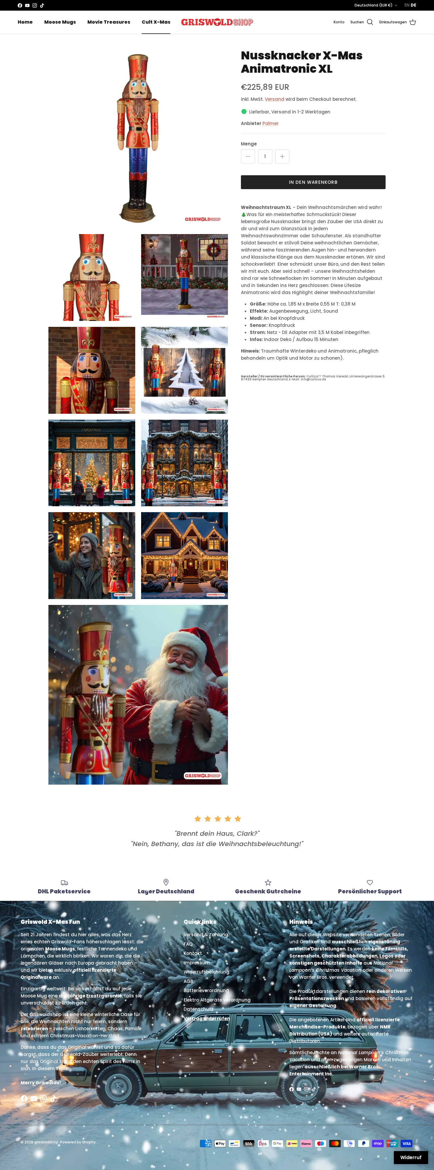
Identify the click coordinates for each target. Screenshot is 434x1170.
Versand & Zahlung (206, 935)
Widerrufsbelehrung (206, 972)
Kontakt (193, 953)
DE (413, 5)
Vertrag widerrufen (207, 1018)
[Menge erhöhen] (282, 156)
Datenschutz (198, 1009)
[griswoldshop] (217, 22)
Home (25, 22)
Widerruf (411, 1157)
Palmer (270, 123)
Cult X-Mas (156, 22)
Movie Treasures (108, 22)
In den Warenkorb (313, 182)
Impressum (197, 963)
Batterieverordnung (206, 990)
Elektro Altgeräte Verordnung (217, 1000)
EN (406, 5)
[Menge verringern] (248, 156)
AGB (188, 981)
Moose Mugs (60, 22)
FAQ (188, 944)
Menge (249, 144)
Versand (274, 99)
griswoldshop (46, 1142)
